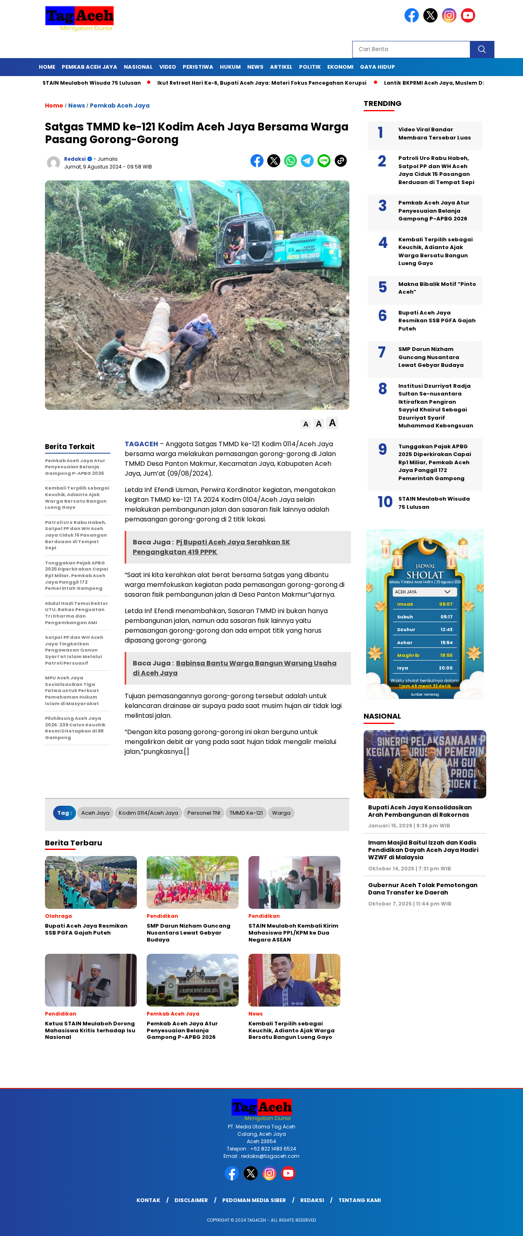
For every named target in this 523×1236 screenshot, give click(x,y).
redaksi (75, 158)
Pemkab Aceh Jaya (89, 67)
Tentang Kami (359, 1200)
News (255, 67)
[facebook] (413, 21)
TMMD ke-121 (246, 813)
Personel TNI (204, 813)
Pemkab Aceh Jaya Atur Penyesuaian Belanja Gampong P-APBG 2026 (433, 210)
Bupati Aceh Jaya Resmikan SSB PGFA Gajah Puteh (437, 321)
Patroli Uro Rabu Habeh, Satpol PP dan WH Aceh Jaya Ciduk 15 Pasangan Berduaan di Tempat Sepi (436, 170)
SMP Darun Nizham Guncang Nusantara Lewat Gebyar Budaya (431, 357)
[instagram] (450, 21)
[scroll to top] (501, 1223)
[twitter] (431, 21)
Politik (310, 67)
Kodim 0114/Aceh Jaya (148, 813)
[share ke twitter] (275, 165)
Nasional (138, 67)
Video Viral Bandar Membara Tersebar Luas (434, 134)
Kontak (148, 1200)
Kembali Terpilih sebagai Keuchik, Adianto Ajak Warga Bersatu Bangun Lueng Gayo (435, 251)
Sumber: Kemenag (425, 694)
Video (167, 67)
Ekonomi (340, 67)
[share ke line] (325, 165)
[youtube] (469, 21)
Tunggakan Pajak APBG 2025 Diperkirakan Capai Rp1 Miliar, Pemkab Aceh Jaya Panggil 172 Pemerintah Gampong (434, 462)
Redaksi (312, 1200)
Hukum (230, 67)
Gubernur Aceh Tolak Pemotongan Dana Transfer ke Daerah (423, 889)
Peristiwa (198, 67)
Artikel (281, 67)
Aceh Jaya (95, 813)
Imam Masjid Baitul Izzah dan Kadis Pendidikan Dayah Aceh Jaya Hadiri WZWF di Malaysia (423, 849)
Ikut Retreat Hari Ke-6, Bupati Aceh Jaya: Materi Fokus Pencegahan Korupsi (227, 82)
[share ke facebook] (258, 165)
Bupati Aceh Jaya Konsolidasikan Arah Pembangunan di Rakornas (420, 811)
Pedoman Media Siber (254, 1200)
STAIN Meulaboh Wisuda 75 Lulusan (56, 82)
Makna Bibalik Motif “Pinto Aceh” (437, 288)
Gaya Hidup (377, 67)
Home (47, 67)
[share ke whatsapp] (292, 165)
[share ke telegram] (309, 165)
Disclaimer (191, 1200)
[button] (306, 424)
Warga (281, 813)
